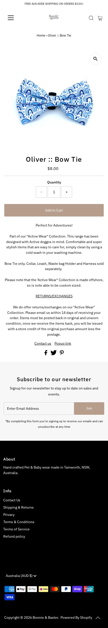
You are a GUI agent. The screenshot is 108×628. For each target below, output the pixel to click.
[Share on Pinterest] (62, 354)
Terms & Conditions (18, 522)
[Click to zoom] (95, 59)
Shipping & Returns (18, 507)
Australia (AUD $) (19, 575)
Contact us (42, 343)
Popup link (63, 343)
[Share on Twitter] (54, 354)
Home (41, 35)
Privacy (9, 514)
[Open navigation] (16, 18)
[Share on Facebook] (46, 354)
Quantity (54, 182)
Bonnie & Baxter (45, 617)
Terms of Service (16, 529)
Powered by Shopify (76, 617)
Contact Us (11, 500)
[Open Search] (91, 18)
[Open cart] (100, 18)
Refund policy (14, 536)
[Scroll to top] (98, 618)
